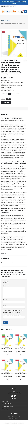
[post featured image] (7, 340)
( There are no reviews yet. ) (13, 74)
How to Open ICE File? (6, 403)
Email (4, 305)
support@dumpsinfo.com (14, 392)
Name (5, 299)
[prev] (24, 60)
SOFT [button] (13, 94)
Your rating (6, 281)
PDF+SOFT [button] (18, 94)
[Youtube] (15, 396)
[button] (19, 11)
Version (4, 94)
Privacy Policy (5, 409)
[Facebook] (12, 396)
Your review (6, 285)
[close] (26, 2)
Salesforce (8, 80)
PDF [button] (9, 94)
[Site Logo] (8, 11)
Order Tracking (5, 401)
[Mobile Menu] (25, 11)
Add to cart (7, 102)
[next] (26, 60)
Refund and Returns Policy (7, 406)
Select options (7, 354)
